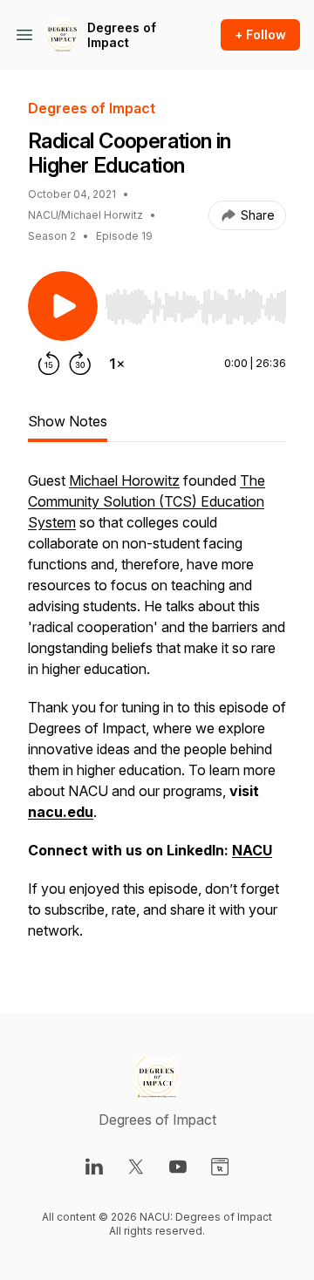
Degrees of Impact (121, 35)
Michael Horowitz (124, 480)
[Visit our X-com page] (136, 1166)
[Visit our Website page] (220, 1166)
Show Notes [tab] (67, 421)
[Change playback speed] (116, 363)
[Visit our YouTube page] (178, 1166)
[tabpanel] (157, 714)
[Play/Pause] (63, 306)
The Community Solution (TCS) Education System (146, 501)
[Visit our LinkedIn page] (94, 1166)
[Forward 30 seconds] (80, 363)
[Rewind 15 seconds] (49, 363)
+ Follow (260, 34)
